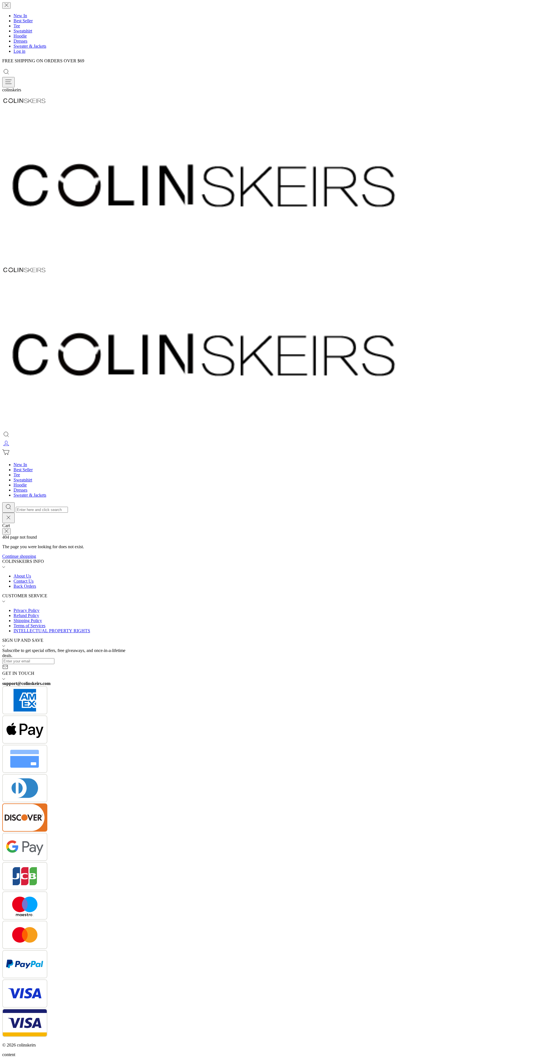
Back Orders (25, 586)
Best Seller (23, 20)
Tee (17, 25)
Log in (19, 51)
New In (20, 15)
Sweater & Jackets (30, 46)
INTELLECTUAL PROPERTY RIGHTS (52, 630)
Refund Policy (26, 615)
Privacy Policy (26, 610)
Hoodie (20, 36)
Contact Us (24, 581)
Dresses (20, 41)
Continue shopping (19, 556)
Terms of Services (29, 625)
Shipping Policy (28, 620)
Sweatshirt (23, 30)
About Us (22, 576)
